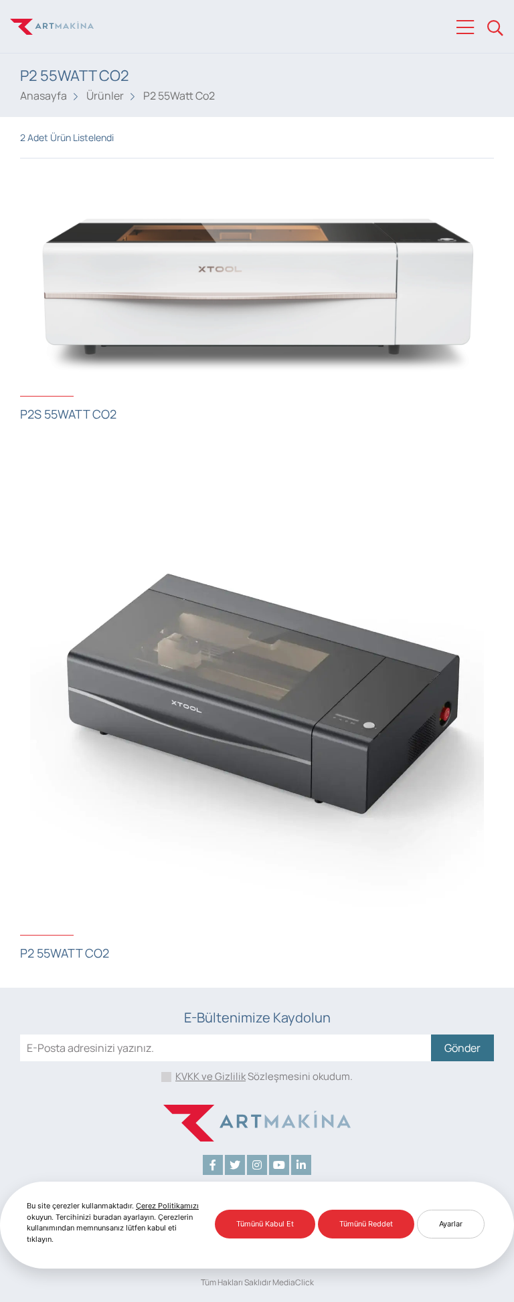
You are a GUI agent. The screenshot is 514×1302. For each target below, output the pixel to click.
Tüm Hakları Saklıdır (236, 1282)
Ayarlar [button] (450, 1223)
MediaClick (293, 1282)
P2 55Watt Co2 (179, 95)
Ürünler (105, 95)
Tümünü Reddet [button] (366, 1223)
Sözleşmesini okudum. (264, 1076)
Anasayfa (43, 95)
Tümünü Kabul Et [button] (265, 1223)
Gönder (462, 1048)
